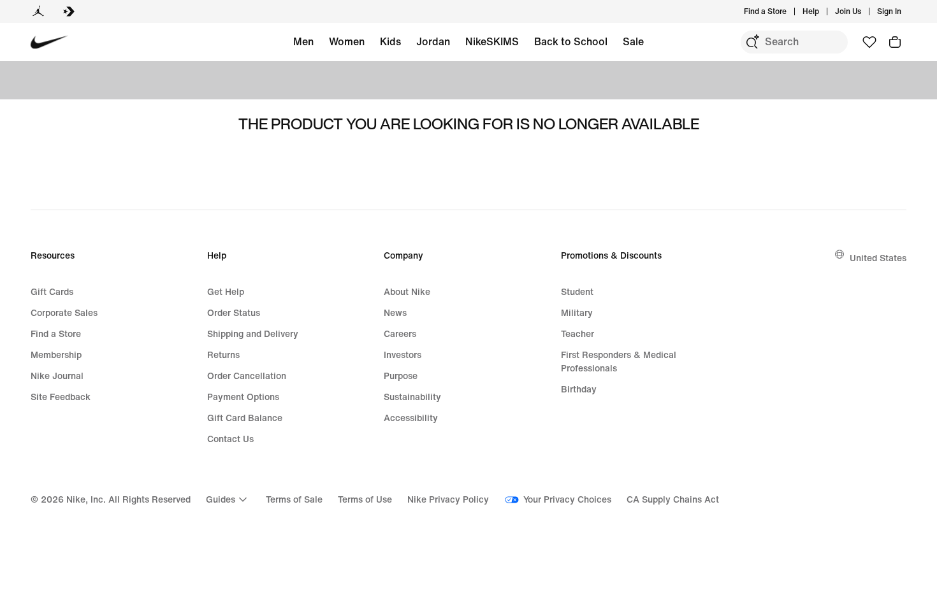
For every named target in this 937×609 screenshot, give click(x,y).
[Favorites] (869, 42)
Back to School (570, 41)
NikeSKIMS (492, 41)
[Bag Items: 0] (894, 42)
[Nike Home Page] (49, 42)
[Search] (752, 42)
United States (878, 257)
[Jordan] (38, 11)
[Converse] (68, 11)
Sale (633, 41)
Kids (390, 41)
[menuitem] (823, 11)
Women (347, 41)
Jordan (433, 41)
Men (303, 41)
